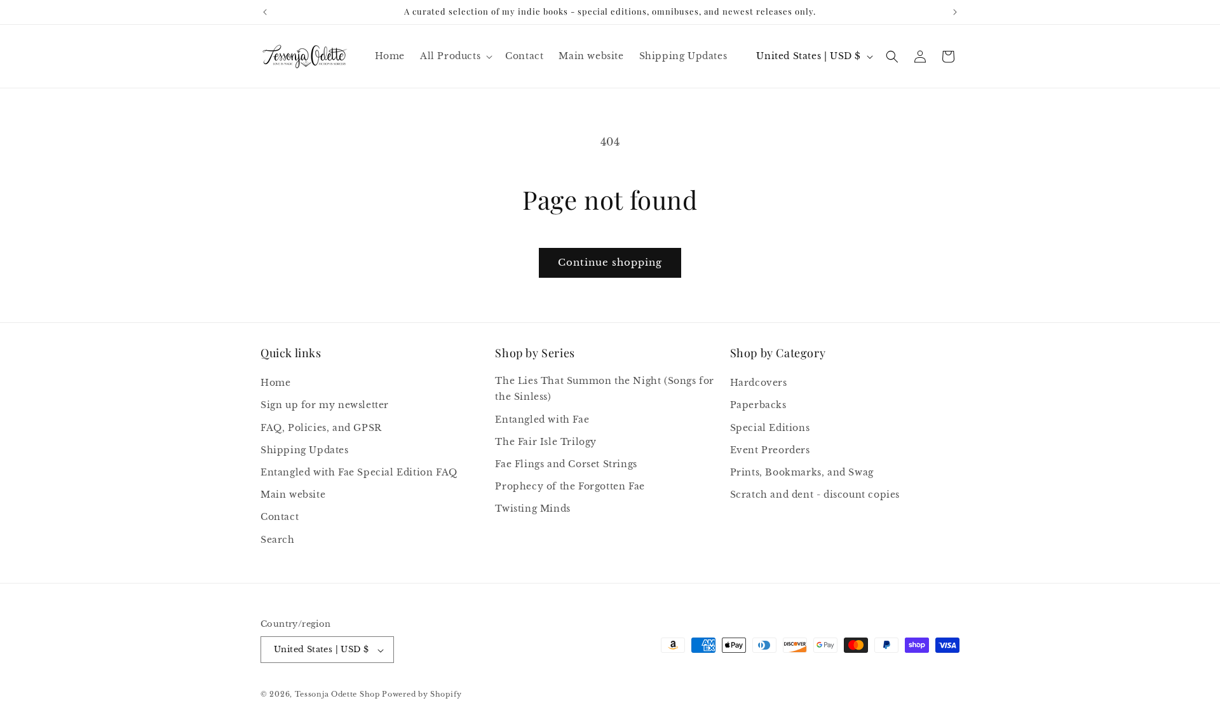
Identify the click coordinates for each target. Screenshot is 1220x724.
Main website (293, 495)
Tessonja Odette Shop (337, 694)
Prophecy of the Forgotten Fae (569, 487)
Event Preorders (770, 450)
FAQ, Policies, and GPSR (321, 428)
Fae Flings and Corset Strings (566, 464)
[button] (455, 56)
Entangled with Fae (542, 419)
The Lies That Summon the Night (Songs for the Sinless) (604, 389)
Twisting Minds (532, 509)
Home (275, 383)
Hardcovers (758, 383)
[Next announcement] (955, 12)
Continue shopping (610, 262)
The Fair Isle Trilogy (546, 441)
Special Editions (770, 428)
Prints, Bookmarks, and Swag (802, 472)
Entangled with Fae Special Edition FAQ (359, 472)
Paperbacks (758, 405)
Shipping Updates (305, 450)
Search (278, 539)
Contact (280, 517)
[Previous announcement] (265, 12)
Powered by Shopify (422, 694)
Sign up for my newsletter (325, 405)
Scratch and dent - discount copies (815, 495)
